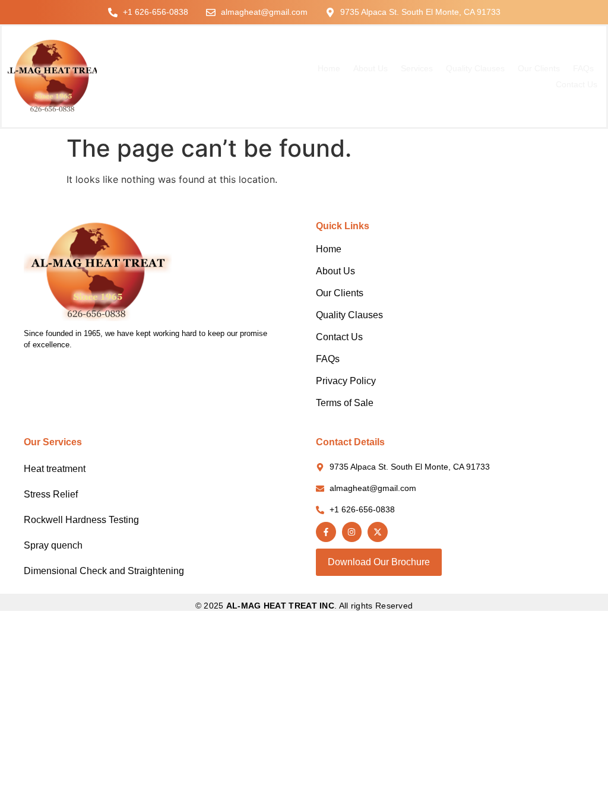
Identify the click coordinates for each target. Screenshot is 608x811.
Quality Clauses (475, 68)
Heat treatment (55, 469)
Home (329, 68)
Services (417, 68)
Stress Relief (51, 494)
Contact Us (576, 84)
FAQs (583, 68)
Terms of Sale (344, 403)
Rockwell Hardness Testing (81, 520)
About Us (370, 68)
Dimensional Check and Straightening (104, 571)
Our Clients (539, 68)
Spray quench (53, 545)
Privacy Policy (346, 381)
